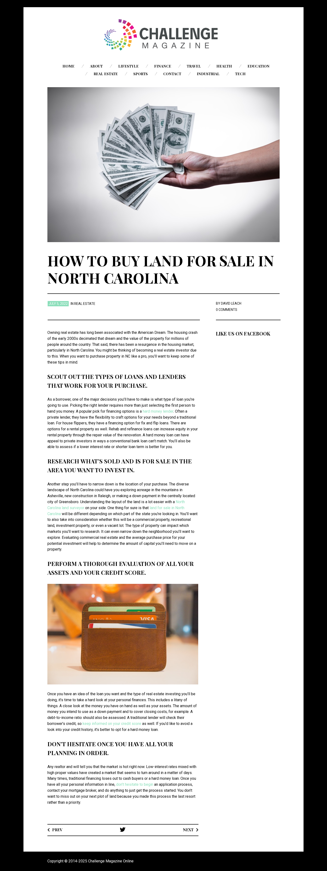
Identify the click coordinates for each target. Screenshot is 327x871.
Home (68, 66)
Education (259, 66)
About (96, 66)
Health (224, 66)
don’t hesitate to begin (134, 784)
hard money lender (158, 411)
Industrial (208, 73)
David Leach (231, 303)
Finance (162, 66)
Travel (194, 66)
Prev (57, 829)
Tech (240, 73)
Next (188, 829)
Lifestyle (128, 66)
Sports (140, 73)
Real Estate (106, 73)
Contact (172, 73)
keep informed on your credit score (112, 723)
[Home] (163, 35)
